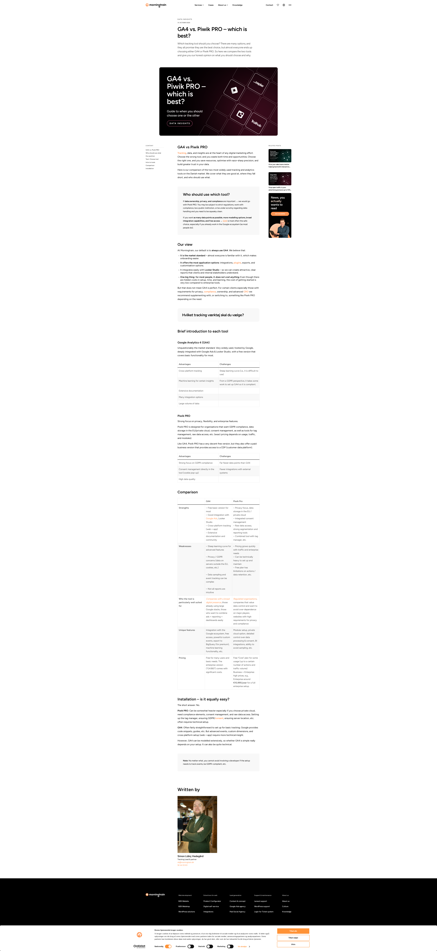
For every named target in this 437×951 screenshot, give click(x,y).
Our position (150, 156)
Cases (210, 5)
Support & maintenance (262, 895)
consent (219, 718)
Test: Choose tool (152, 159)
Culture (285, 906)
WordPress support (262, 906)
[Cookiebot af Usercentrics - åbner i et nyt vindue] (139, 946)
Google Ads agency (238, 906)
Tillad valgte (293, 938)
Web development (185, 895)
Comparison (150, 165)
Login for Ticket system (263, 912)
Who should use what (153, 153)
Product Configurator (212, 901)
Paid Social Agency (237, 912)
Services (198, 5)
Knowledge (237, 5)
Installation (150, 168)
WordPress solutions (186, 912)
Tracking (182, 153)
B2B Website (183, 901)
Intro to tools (150, 162)
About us (222, 5)
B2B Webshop (184, 906)
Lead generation (235, 895)
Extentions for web (210, 895)
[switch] (191, 946)
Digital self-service (211, 906)
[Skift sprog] (284, 5)
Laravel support (260, 901)
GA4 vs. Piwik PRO (152, 150)
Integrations (208, 912)
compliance (210, 291)
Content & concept (237, 901)
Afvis (293, 944)
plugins (237, 262)
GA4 (225, 221)
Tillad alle (293, 931)
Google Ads (211, 518)
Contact (269, 5)
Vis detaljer (242, 946)
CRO (246, 291)
